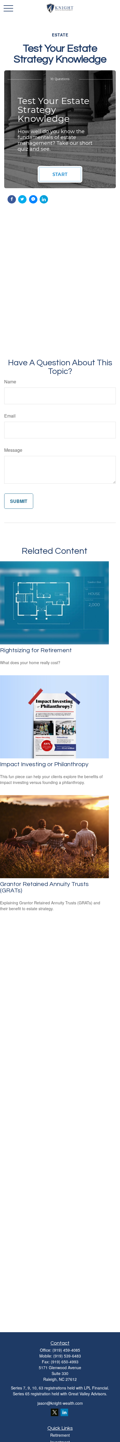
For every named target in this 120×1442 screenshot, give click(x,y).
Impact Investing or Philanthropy (44, 764)
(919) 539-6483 (67, 1356)
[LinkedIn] (64, 1412)
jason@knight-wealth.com (60, 1403)
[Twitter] (54, 1412)
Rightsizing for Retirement (36, 650)
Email (10, 416)
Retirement (60, 1435)
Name (10, 381)
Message (13, 450)
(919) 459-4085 (66, 1350)
